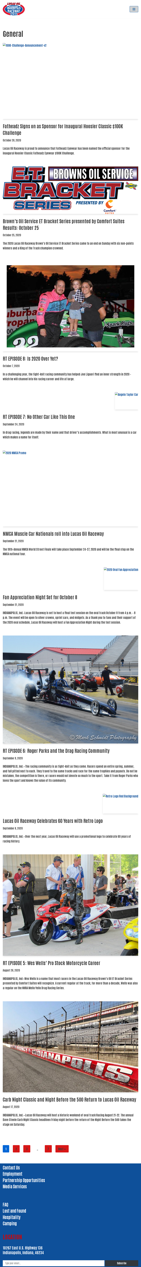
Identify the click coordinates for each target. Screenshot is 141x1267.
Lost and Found (14, 1210)
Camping (10, 1223)
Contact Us (11, 1167)
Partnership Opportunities (24, 1180)
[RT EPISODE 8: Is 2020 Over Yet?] (70, 306)
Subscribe (121, 1263)
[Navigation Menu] (134, 9)
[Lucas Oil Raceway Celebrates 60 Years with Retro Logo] (120, 804)
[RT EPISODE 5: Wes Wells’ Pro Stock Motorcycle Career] (70, 905)
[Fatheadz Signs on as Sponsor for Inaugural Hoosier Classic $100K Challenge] (70, 81)
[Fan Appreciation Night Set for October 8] (121, 578)
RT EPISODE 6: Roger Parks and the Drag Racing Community (56, 750)
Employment (12, 1173)
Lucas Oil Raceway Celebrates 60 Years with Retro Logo (53, 820)
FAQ (5, 1204)
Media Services (15, 1186)
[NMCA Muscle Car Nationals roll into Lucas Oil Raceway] (70, 488)
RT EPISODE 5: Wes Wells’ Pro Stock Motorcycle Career (51, 963)
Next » (62, 1149)
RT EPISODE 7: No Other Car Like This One (39, 416)
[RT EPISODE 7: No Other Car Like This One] (126, 401)
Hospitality (12, 1217)
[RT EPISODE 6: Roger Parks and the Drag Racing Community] (70, 689)
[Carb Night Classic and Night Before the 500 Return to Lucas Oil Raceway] (70, 1046)
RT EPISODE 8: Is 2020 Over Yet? (30, 358)
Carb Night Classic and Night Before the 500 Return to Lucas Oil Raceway (69, 1099)
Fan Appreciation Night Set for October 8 (40, 597)
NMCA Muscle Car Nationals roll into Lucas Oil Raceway (53, 533)
